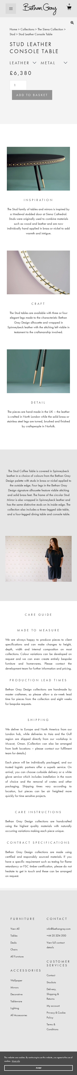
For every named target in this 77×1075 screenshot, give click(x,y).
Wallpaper (16, 980)
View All (14, 929)
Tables (14, 935)
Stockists (51, 982)
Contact (51, 975)
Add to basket (32, 95)
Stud (12, 34)
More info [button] (16, 1061)
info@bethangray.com (59, 929)
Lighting (14, 1008)
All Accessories (18, 1015)
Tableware (16, 1001)
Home (13, 29)
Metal (48, 63)
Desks (13, 942)
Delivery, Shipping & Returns (53, 994)
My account (53, 1006)
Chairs (14, 949)
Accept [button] (38, 1067)
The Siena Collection (50, 29)
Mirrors (14, 987)
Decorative (16, 994)
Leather (20, 63)
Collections (27, 29)
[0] (68, 9)
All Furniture (17, 956)
